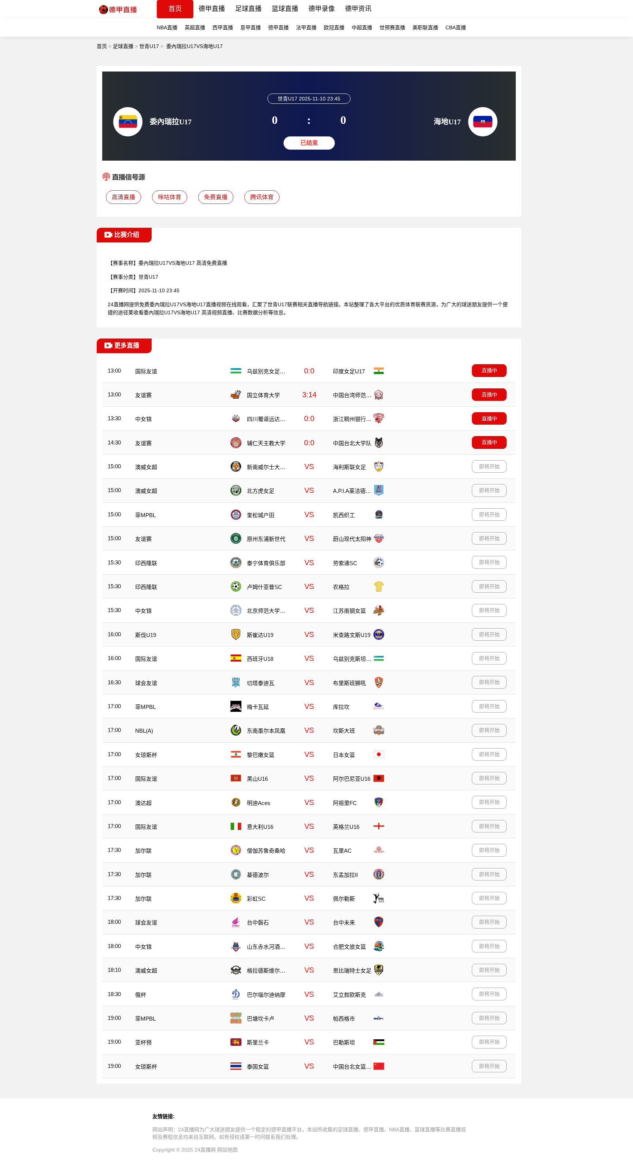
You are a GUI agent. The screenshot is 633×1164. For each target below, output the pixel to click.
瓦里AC (342, 851)
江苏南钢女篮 (349, 611)
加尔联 (143, 851)
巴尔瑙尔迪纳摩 (266, 995)
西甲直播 (222, 27)
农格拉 (341, 587)
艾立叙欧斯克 (349, 995)
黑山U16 (257, 779)
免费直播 (215, 197)
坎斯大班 (344, 731)
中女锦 (143, 419)
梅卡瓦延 (258, 707)
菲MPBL (145, 515)
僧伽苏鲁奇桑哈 (266, 851)
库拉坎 (341, 707)
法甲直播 (306, 27)
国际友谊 (146, 371)
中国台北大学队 (352, 443)
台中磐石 (258, 922)
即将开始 (489, 466)
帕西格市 (344, 1018)
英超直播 (195, 27)
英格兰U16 (346, 827)
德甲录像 (321, 8)
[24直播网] (117, 16)
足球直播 (248, 8)
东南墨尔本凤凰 (266, 731)
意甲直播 (250, 27)
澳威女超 (146, 467)
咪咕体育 (169, 197)
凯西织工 (344, 515)
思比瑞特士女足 (352, 970)
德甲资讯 (358, 8)
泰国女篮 (258, 1067)
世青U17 (149, 46)
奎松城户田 (260, 515)
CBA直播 (455, 27)
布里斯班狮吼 (349, 683)
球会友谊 (146, 683)
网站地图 (227, 1150)
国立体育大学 (263, 395)
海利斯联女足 (349, 467)
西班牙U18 (260, 659)
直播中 (489, 370)
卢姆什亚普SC (264, 587)
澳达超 (143, 803)
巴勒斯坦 (344, 1042)
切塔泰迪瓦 (260, 683)
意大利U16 (260, 827)
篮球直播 (285, 8)
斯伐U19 (145, 635)
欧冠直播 (334, 27)
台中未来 (344, 922)
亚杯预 (143, 1042)
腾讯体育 (262, 197)
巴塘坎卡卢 (260, 1018)
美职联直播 (425, 27)
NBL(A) (144, 731)
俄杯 (140, 995)
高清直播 (123, 197)
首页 (175, 8)
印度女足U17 (349, 371)
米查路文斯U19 (351, 635)
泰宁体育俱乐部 (266, 563)
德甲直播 (212, 8)
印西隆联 (146, 563)
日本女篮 (344, 755)
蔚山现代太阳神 (352, 539)
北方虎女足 (260, 491)
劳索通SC (345, 563)
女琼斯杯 (146, 755)
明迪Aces (258, 803)
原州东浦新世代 (266, 539)
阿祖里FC (345, 803)
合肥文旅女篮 (349, 947)
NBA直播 (167, 27)
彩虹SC (256, 899)
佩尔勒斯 (344, 899)
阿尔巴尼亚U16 (351, 779)
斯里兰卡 (258, 1042)
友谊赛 (143, 395)
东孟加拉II (345, 875)
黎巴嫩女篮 (260, 755)
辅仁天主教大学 (266, 443)
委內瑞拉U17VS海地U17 (194, 46)
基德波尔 (258, 875)
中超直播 (362, 27)
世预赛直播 (392, 27)
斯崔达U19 (260, 635)
